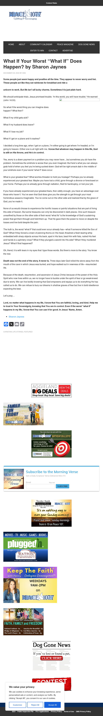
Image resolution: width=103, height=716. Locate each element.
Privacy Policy (56, 711)
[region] (34, 696)
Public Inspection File (25, 711)
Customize (17, 705)
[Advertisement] (51, 356)
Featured (28, 331)
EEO (13, 711)
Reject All (35, 705)
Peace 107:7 (25, 14)
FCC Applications (42, 711)
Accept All (52, 705)
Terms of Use (69, 711)
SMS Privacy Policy (83, 711)
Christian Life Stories (13, 331)
